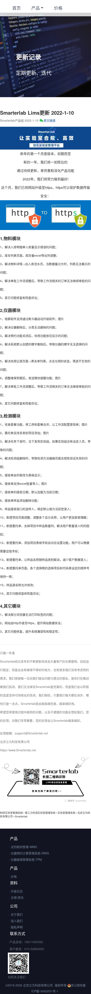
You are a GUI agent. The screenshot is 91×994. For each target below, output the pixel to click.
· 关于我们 (16, 914)
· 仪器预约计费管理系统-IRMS (29, 853)
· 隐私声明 (16, 927)
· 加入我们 (16, 921)
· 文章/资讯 (16, 897)
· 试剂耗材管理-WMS (23, 847)
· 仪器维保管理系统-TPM (25, 859)
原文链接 (49, 120)
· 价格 (13, 876)
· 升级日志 (16, 891)
